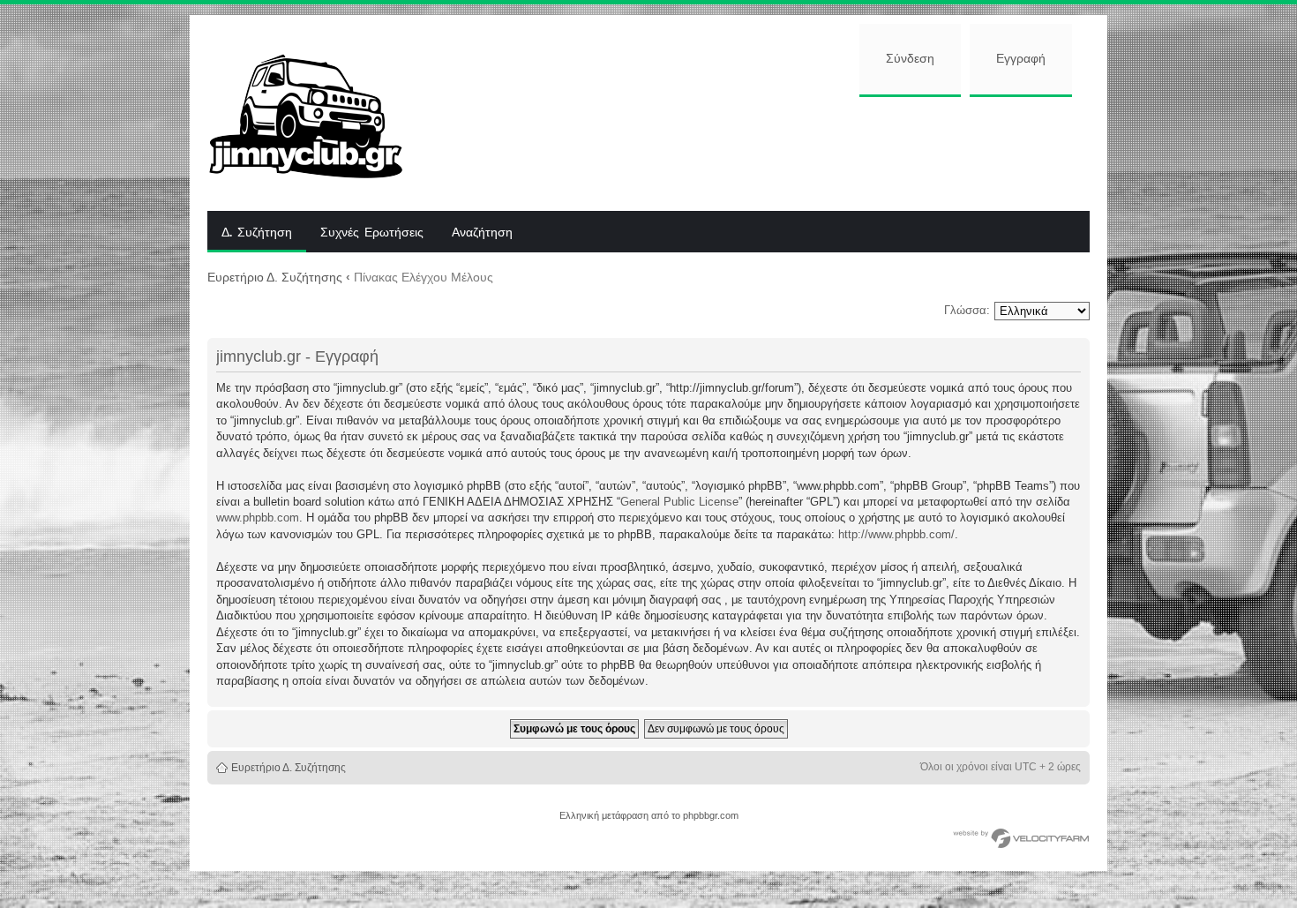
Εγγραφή (1021, 59)
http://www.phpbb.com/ (896, 534)
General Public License (679, 501)
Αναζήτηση (482, 233)
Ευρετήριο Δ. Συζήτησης (274, 277)
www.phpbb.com (257, 517)
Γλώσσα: (967, 310)
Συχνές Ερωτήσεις (372, 233)
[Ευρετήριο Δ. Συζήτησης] (319, 112)
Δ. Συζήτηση (256, 233)
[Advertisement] (760, 151)
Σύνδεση (910, 59)
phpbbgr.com (710, 815)
